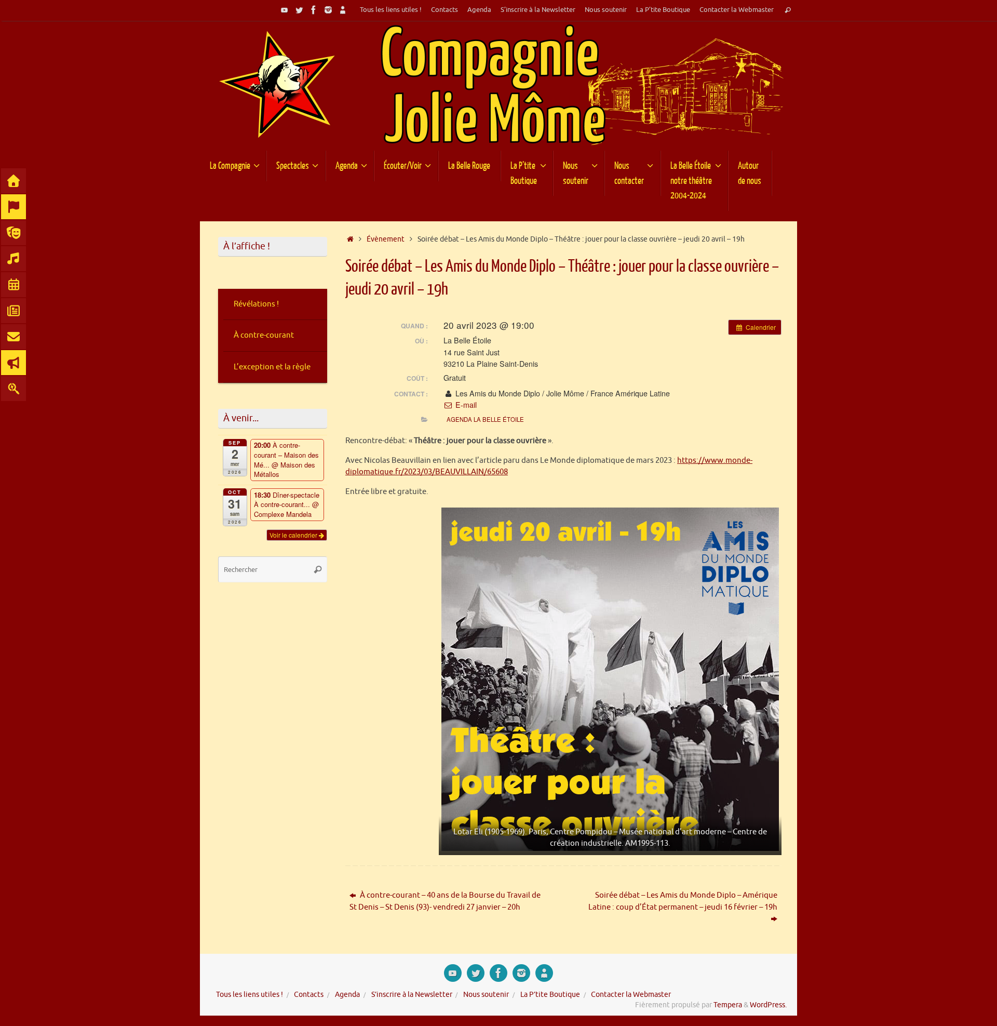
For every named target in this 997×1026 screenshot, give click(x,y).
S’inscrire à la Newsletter (538, 10)
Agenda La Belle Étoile (485, 419)
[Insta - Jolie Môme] (328, 10)
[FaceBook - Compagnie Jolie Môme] (313, 10)
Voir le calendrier (294, 534)
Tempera (727, 1005)
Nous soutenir (606, 10)
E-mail (464, 404)
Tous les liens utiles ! (391, 10)
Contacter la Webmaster (736, 10)
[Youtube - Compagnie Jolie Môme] (284, 10)
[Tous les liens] (342, 10)
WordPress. (768, 1005)
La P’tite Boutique (663, 10)
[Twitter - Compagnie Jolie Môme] (299, 10)
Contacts (444, 10)
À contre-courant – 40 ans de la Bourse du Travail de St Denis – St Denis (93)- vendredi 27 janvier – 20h (445, 901)
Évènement (386, 239)
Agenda (479, 10)
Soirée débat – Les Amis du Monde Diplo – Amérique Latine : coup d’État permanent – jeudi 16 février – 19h (682, 901)
